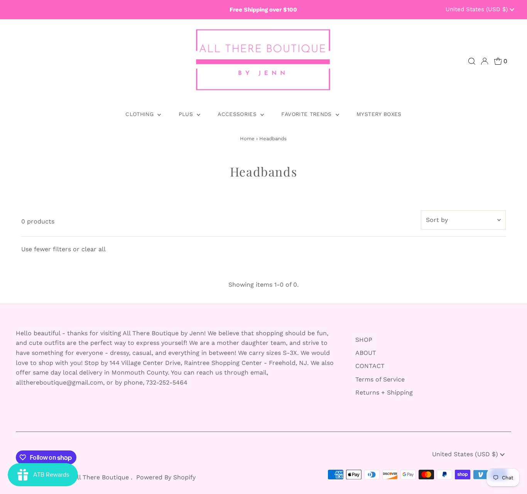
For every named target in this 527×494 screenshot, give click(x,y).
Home (247, 138)
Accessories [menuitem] (238, 114)
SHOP (363, 339)
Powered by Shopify (166, 477)
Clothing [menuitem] (140, 114)
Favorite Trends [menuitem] (307, 114)
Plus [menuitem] (187, 114)
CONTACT (370, 366)
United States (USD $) (478, 9)
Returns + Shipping (384, 392)
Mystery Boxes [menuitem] (379, 114)
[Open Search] (471, 61)
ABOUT (365, 352)
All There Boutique (102, 477)
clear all (93, 249)
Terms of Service (380, 379)
